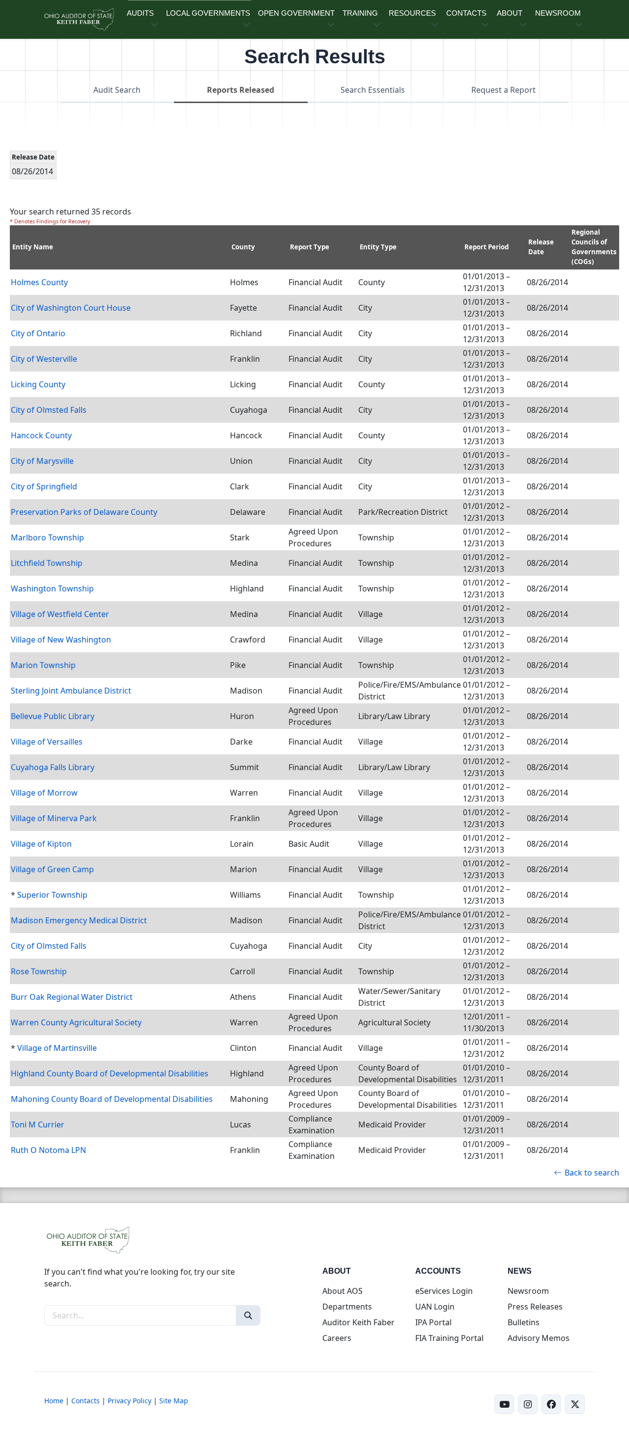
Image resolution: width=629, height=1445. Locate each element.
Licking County (38, 384)
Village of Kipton (41, 843)
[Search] (248, 1315)
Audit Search (117, 89)
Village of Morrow (44, 792)
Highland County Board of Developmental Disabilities (109, 1073)
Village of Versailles (47, 741)
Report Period (486, 246)
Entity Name (32, 246)
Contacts (85, 1400)
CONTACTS (466, 13)
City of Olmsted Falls (48, 409)
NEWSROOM (558, 13)
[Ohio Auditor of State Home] (78, 19)
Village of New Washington (61, 639)
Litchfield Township (47, 563)
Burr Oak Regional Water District (72, 996)
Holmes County (39, 282)
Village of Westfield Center (60, 614)
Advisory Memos (539, 1338)
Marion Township (43, 665)
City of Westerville (44, 358)
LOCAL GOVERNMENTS (208, 13)
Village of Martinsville (57, 1048)
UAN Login (435, 1306)
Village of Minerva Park (54, 818)
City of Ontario (38, 333)
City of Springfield (44, 486)
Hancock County (41, 435)
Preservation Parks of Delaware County (84, 512)
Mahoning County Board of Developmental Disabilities (112, 1099)
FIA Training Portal (449, 1338)
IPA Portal (433, 1322)
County (243, 246)
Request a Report (503, 89)
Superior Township (52, 894)
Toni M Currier (37, 1124)
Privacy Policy (129, 1400)
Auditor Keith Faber (358, 1322)
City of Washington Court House (71, 307)
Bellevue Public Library (52, 716)
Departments (347, 1306)
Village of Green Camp (52, 869)
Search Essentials (373, 89)
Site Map (173, 1400)
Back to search (592, 1172)
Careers (336, 1338)
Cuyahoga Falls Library (52, 767)
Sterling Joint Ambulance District (71, 690)
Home (53, 1400)
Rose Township (39, 971)
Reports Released (240, 89)
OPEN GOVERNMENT (296, 13)
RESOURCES (412, 13)
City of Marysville (42, 460)
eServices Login (444, 1290)
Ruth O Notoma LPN (48, 1150)
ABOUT (509, 13)
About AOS (342, 1290)
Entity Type (378, 246)
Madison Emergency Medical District (79, 920)
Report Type (309, 246)
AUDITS (140, 13)
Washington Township (52, 588)
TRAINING (360, 13)
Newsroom (528, 1290)
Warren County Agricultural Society (76, 1022)
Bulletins (524, 1322)
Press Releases (535, 1306)
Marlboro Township (47, 537)
